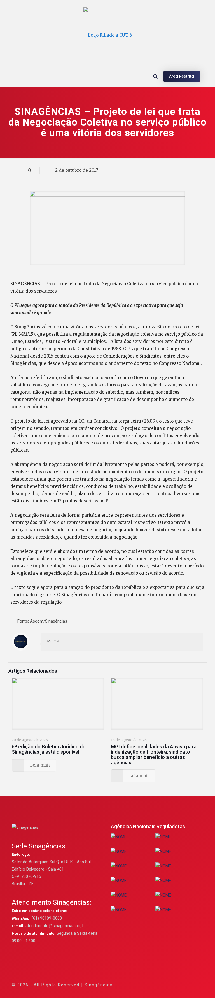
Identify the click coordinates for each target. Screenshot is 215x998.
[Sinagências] (107, 35)
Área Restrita (181, 76)
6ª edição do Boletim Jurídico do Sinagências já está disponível (49, 749)
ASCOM (53, 641)
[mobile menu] (5, 77)
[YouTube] (160, 984)
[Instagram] (175, 984)
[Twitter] (153, 984)
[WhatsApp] (138, 984)
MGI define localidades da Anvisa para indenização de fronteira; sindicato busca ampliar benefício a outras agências (154, 754)
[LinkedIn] (168, 984)
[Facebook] (145, 984)
